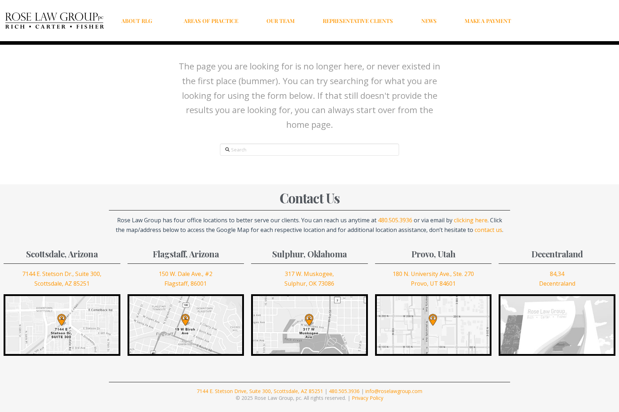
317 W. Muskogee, (309, 274)
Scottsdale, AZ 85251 (62, 283)
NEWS (429, 20)
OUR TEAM (281, 20)
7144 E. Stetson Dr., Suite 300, (61, 274)
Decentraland (557, 283)
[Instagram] (571, 21)
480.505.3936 (395, 220)
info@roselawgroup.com (393, 391)
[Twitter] (561, 21)
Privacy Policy (367, 397)
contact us (488, 230)
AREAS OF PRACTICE (211, 20)
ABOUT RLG (136, 20)
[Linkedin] (581, 21)
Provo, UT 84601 (433, 283)
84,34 (557, 274)
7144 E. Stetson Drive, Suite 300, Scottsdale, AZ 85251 (260, 391)
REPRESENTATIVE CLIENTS (358, 20)
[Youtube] (591, 21)
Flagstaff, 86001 (185, 283)
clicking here (471, 220)
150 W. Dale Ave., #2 (185, 274)
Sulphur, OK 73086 (309, 283)
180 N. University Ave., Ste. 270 (433, 274)
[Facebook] (551, 21)
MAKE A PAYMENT (488, 20)
